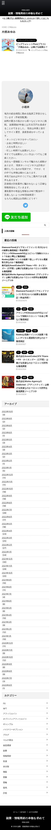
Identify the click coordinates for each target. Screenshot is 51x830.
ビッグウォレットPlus (39, 50)
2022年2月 (7, 545)
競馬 (5, 787)
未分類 (6, 766)
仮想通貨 (7, 745)
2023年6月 (7, 432)
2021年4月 (7, 615)
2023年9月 (7, 418)
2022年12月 (7, 474)
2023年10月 (7, 411)
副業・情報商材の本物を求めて (25, 13)
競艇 (5, 777)
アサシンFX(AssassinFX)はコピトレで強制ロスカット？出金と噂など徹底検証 (32, 316)
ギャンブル (8, 724)
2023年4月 (7, 446)
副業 (5, 750)
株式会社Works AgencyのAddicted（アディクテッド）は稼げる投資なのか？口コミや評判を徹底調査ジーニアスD (25, 277)
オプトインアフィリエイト (15, 719)
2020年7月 (7, 678)
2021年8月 (7, 587)
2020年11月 (7, 650)
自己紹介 (23, 812)
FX (4, 703)
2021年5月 (7, 608)
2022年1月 (7, 552)
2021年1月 (6, 636)
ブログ (6, 734)
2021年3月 (7, 622)
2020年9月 (7, 664)
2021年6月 (7, 601)
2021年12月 (7, 559)
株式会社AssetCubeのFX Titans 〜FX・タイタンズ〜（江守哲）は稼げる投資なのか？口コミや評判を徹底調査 (24, 268)
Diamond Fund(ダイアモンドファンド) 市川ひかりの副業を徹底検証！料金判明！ (32, 294)
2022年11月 (7, 481)
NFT (5, 708)
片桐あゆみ (20, 53)
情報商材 (7, 756)
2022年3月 (7, 538)
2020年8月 (7, 671)
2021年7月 (7, 594)
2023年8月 (7, 425)
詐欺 (5, 793)
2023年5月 (7, 439)
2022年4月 (7, 531)
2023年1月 (7, 467)
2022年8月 (7, 502)
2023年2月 (7, 460)
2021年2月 (7, 629)
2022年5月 (7, 524)
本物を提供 (25, 822)
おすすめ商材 (33, 812)
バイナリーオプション (13, 729)
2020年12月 (7, 643)
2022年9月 (7, 495)
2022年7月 (7, 509)
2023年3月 (7, 453)
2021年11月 (7, 566)
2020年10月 (7, 657)
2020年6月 (7, 685)
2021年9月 (7, 580)
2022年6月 (7, 517)
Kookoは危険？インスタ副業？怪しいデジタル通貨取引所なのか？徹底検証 (32, 337)
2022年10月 (7, 488)
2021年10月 (7, 573)
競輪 (5, 782)
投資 (5, 761)
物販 (5, 772)
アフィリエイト (10, 713)
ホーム (15, 812)
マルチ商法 (8, 740)
